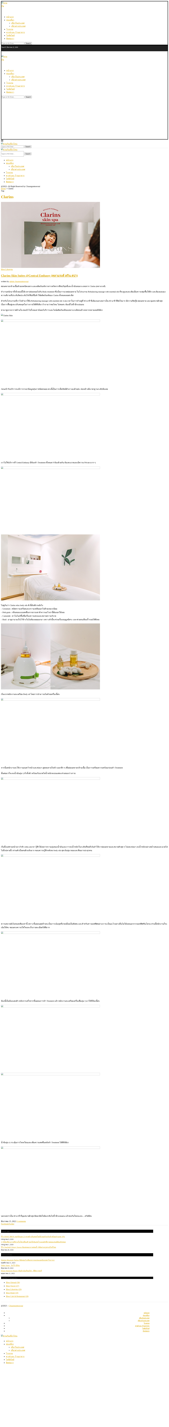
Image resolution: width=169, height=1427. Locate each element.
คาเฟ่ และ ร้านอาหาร (15, 32)
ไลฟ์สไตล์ (10, 35)
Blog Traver (12, 1286)
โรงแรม (9, 29)
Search (28, 43)
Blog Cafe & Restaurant (17, 1296)
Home (3, 189)
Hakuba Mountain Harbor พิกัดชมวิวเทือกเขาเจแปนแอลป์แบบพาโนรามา (28, 1260)
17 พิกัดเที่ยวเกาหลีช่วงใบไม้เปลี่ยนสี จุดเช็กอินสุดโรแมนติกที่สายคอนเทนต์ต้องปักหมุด (33, 1242)
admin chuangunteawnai (18, 281)
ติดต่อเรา (10, 39)
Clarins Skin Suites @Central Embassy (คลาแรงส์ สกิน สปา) (39, 275)
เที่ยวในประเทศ (17, 23)
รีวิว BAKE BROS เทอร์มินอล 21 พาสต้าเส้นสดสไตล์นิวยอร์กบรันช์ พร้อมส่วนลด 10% (33, 1237)
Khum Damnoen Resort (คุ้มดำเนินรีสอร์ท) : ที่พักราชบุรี (21, 1271)
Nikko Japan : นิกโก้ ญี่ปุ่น (10, 1265)
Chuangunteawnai (16, 1306)
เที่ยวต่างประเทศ (18, 26)
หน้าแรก (10, 17)
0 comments (21, 1221)
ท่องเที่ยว (10, 20)
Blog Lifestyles (14, 1289)
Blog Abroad (13, 1282)
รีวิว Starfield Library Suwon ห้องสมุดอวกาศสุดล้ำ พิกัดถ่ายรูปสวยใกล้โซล (28, 1247)
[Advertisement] (84, 120)
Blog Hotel (12, 1293)
